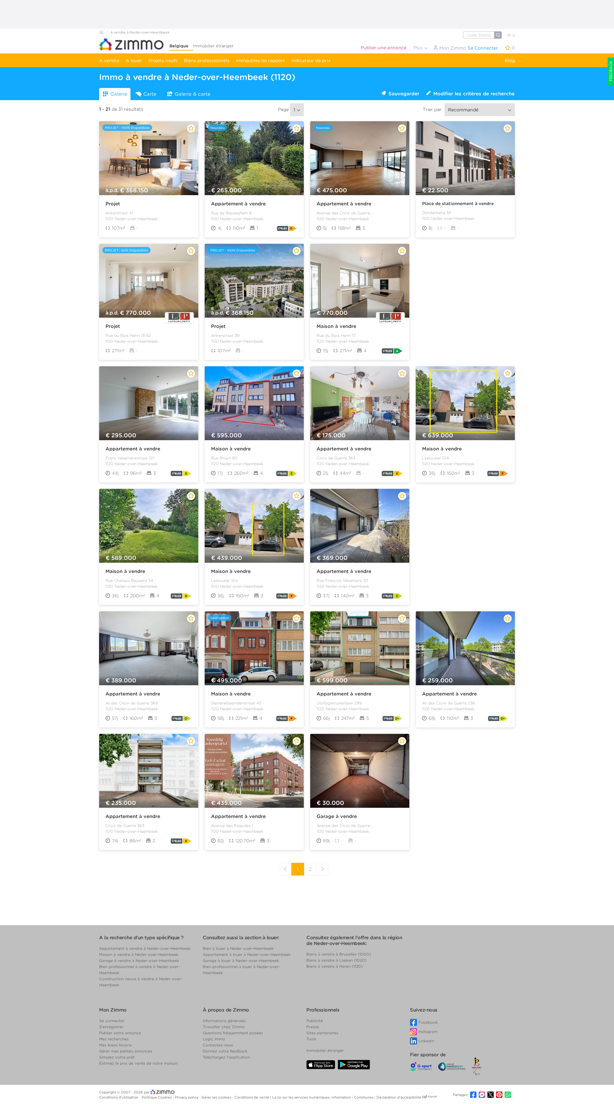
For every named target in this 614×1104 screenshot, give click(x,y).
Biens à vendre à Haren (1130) (334, 966)
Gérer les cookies (216, 1097)
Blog (510, 60)
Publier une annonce (383, 47)
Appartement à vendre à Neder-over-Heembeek (145, 948)
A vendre (109, 60)
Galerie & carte (192, 94)
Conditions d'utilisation (119, 1097)
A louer (134, 60)
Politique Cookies (157, 1097)
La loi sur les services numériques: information (312, 1097)
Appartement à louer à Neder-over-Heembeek (247, 954)
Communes (364, 1097)
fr (510, 35)
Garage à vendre (337, 816)
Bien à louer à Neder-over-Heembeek (238, 948)
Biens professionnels (207, 60)
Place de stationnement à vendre (458, 203)
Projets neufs (162, 60)
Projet (113, 204)
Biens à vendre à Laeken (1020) (336, 960)
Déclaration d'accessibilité (398, 1097)
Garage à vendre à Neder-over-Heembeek (139, 960)
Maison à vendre (336, 326)
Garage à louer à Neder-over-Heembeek (241, 960)
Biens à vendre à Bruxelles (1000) (338, 954)
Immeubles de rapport (260, 60)
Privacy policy (187, 1097)
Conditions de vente (252, 1097)
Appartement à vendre (238, 204)
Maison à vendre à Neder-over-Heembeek (138, 954)
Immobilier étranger (213, 46)
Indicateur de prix (311, 60)
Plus (418, 47)
